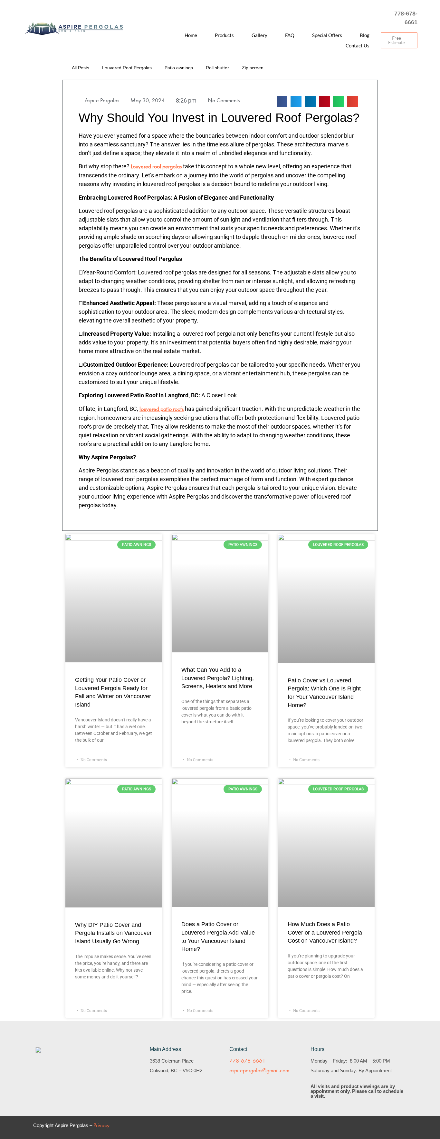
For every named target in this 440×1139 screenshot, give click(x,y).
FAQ (289, 35)
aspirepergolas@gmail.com (259, 1070)
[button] (358, 68)
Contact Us (357, 45)
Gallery (259, 35)
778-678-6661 (247, 1060)
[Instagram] (354, 18)
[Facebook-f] (367, 18)
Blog (364, 35)
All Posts (80, 67)
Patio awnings (179, 67)
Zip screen (252, 67)
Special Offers (327, 35)
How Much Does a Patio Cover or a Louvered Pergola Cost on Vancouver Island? (325, 932)
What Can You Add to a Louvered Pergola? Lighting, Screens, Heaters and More (217, 678)
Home (191, 35)
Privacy (101, 1125)
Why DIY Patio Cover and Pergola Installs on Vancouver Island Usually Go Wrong (113, 933)
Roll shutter (217, 67)
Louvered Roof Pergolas (127, 67)
